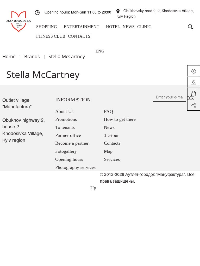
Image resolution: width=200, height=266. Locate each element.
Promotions (66, 119)
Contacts (112, 143)
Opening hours (69, 159)
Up (92, 187)
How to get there (120, 119)
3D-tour (111, 135)
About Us (64, 111)
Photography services (75, 167)
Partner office (68, 135)
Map (108, 151)
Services (112, 159)
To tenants (65, 127)
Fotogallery (66, 151)
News (109, 127)
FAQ (108, 111)
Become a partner (72, 143)
